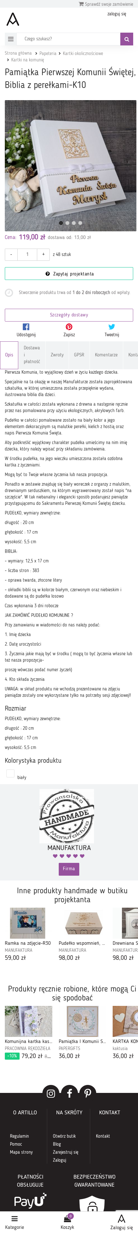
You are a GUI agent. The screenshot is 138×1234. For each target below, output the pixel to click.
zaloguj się (117, 14)
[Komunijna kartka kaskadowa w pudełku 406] (28, 1021)
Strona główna (18, 53)
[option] (28, 935)
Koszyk (67, 1227)
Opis (9, 355)
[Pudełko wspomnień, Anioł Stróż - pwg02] (82, 923)
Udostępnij (26, 335)
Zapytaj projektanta (73, 274)
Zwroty (57, 355)
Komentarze (106, 355)
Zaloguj (59, 1160)
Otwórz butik (64, 1136)
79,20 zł (29, 1056)
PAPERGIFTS (69, 1049)
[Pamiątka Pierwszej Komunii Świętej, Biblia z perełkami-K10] (70, 165)
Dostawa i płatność (32, 355)
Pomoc (16, 1144)
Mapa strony (21, 1152)
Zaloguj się (121, 1227)
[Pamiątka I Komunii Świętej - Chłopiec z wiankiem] (82, 1021)
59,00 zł (15, 958)
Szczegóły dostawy (69, 315)
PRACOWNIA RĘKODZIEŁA (27, 1049)
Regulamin (19, 1136)
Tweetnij (112, 335)
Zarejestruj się (65, 1152)
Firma (69, 869)
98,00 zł (69, 958)
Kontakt (103, 1136)
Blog (57, 1144)
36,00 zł (69, 1056)
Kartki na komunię (27, 60)
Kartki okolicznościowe (83, 54)
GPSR (79, 355)
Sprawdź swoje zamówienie (108, 4)
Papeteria (47, 54)
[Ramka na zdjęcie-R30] (28, 923)
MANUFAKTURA (18, 950)
